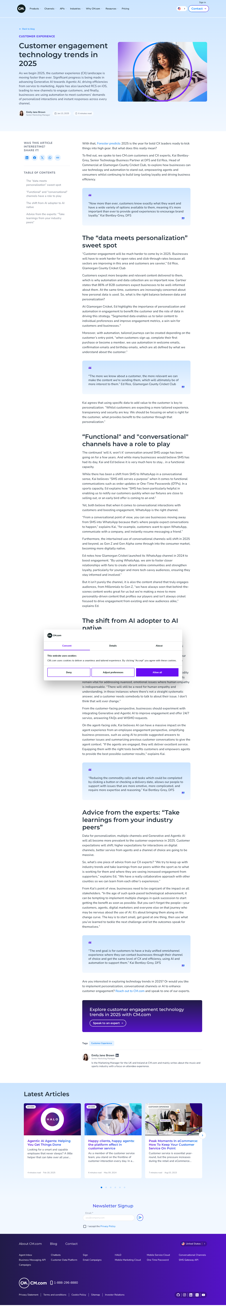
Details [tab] (113, 645)
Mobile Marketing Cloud (128, 1260)
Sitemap (95, 1294)
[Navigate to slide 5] (120, 1187)
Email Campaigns (92, 1260)
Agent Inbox (25, 1255)
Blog (53, 1244)
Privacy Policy (107, 1226)
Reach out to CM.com (130, 991)
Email (89, 1213)
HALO (118, 1255)
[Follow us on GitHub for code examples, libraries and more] (178, 1295)
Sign (85, 1255)
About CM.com (30, 1244)
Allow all (157, 672)
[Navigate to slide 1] (101, 1187)
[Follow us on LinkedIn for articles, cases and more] (191, 1295)
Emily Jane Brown (35, 112)
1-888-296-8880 (66, 1283)
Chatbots (56, 1255)
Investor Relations (115, 1294)
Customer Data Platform (64, 1260)
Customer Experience (37, 36)
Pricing (125, 8)
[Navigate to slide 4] (115, 1187)
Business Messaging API (32, 1260)
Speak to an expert (106, 1023)
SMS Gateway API (188, 1260)
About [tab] (159, 645)
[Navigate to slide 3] (110, 1187)
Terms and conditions (54, 1294)
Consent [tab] (66, 645)
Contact (197, 8)
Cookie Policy (78, 1294)
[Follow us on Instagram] (184, 1295)
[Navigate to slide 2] (106, 1187)
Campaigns (25, 1265)
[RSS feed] (197, 1295)
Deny (69, 672)
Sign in (202, 2)
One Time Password (158, 1260)
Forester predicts (109, 143)
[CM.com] (21, 8)
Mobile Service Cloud (158, 1255)
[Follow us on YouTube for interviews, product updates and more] (203, 1295)
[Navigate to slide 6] (124, 1187)
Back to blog (28, 28)
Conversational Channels (192, 1255)
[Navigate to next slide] (202, 1135)
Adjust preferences (113, 672)
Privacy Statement (28, 1294)
